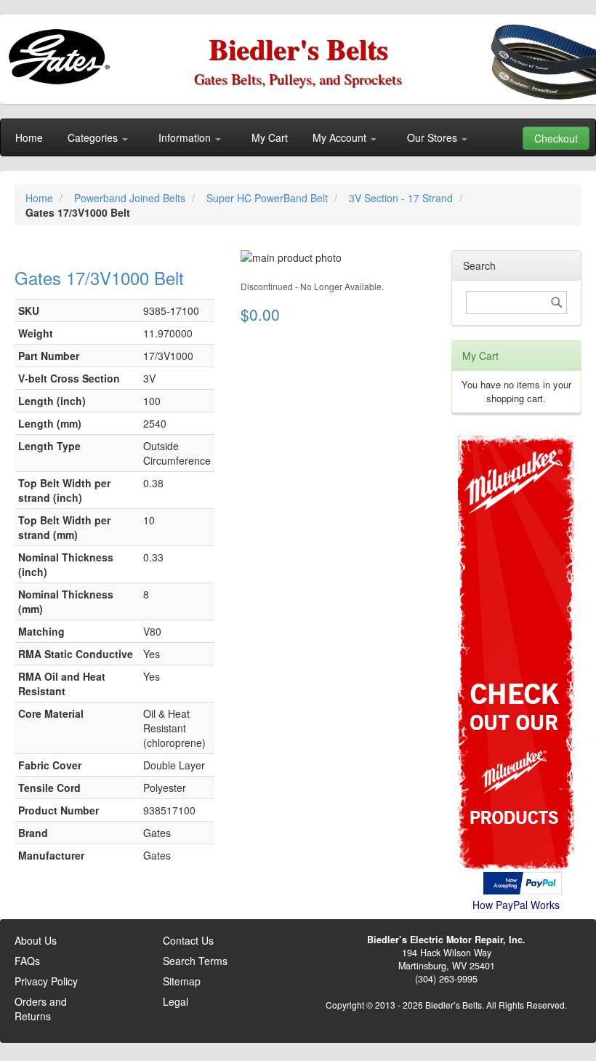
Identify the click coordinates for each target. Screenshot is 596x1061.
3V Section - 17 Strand (402, 198)
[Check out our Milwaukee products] (516, 599)
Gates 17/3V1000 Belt (99, 277)
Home (40, 198)
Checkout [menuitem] (556, 138)
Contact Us (188, 940)
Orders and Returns (41, 1008)
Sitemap (182, 981)
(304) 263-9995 (446, 978)
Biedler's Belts (298, 48)
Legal (175, 1001)
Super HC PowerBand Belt (268, 198)
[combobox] (516, 302)
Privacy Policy (46, 981)
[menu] (298, 137)
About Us (36, 940)
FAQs (27, 960)
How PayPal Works (516, 904)
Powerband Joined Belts (131, 198)
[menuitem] (29, 137)
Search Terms (195, 960)
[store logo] (62, 51)
